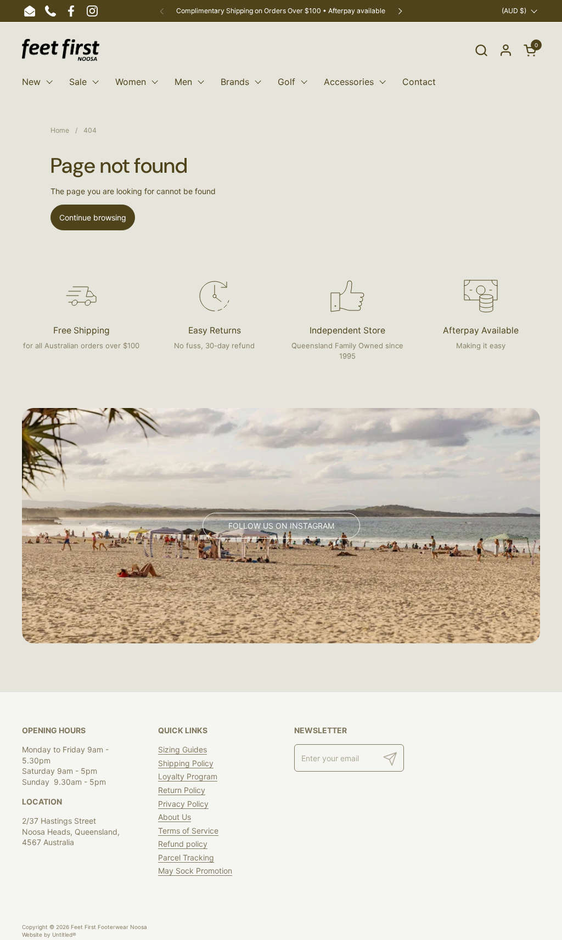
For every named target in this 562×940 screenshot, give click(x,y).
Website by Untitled (49, 934)
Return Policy (181, 790)
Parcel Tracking (186, 857)
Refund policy (182, 843)
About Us (174, 817)
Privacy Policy (183, 803)
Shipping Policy (185, 763)
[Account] (506, 50)
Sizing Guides (182, 749)
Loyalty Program (187, 776)
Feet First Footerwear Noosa (109, 927)
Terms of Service (188, 830)
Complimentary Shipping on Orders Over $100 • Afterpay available (280, 10)
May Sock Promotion (195, 870)
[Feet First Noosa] (60, 50)
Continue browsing (92, 217)
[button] (481, 50)
